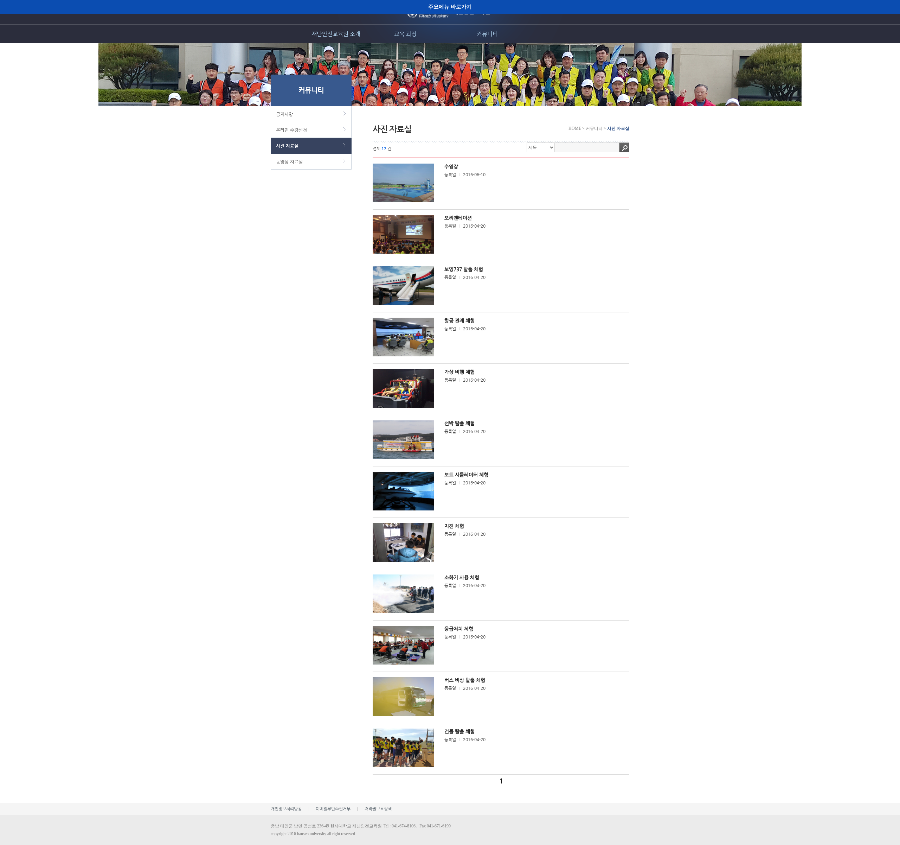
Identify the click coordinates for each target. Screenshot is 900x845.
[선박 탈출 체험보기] (403, 439)
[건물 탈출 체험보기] (403, 748)
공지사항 (284, 114)
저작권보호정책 (378, 808)
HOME (574, 128)
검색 (624, 147)
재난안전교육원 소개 (335, 34)
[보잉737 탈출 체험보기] (403, 285)
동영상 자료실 (289, 161)
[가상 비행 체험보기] (403, 388)
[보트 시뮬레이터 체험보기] (403, 491)
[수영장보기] (403, 183)
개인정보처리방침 (286, 808)
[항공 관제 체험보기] (403, 337)
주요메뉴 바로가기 (450, 6)
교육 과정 (405, 34)
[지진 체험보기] (403, 542)
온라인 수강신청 (291, 130)
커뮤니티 (487, 34)
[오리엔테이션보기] (403, 234)
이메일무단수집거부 (333, 808)
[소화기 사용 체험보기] (403, 593)
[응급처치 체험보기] (403, 645)
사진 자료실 (287, 145)
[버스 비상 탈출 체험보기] (403, 696)
